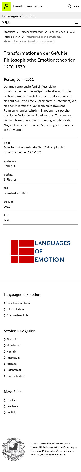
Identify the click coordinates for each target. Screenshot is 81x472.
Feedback (12, 406)
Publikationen (57, 32)
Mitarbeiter (13, 345)
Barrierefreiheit (15, 376)
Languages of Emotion (18, 16)
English (11, 412)
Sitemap (12, 364)
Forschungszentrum (31, 32)
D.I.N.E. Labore (15, 309)
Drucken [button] (11, 400)
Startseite (9, 32)
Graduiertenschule (17, 315)
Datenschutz (14, 370)
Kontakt (11, 351)
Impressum (13, 357)
